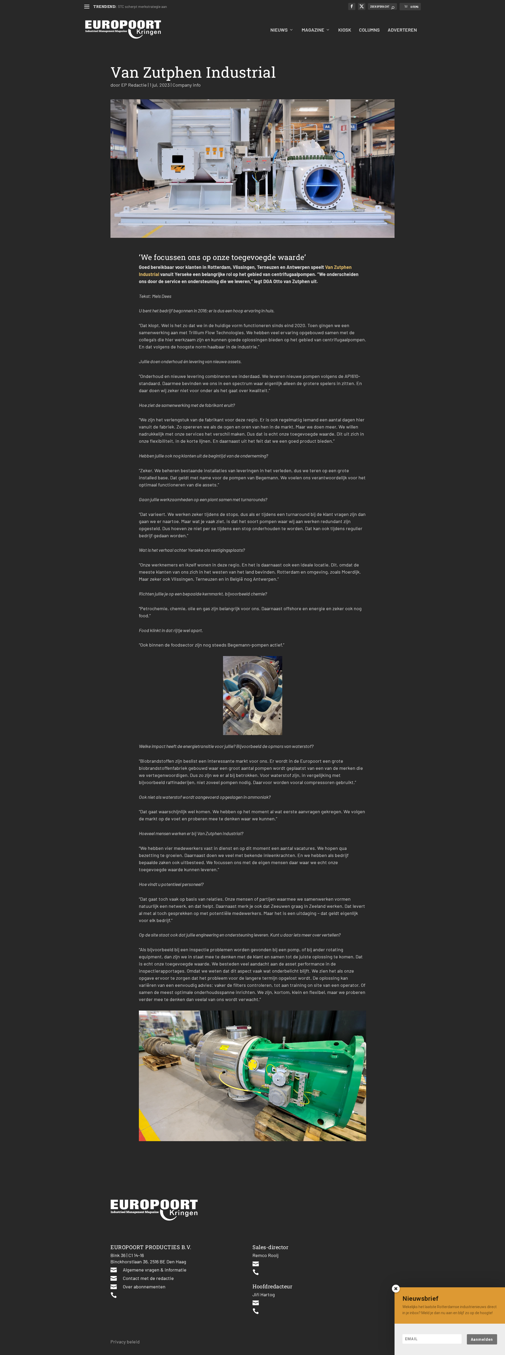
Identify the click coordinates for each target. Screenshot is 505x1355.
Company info (187, 85)
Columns (369, 30)
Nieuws (279, 30)
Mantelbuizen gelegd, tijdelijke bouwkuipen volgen (158, 6)
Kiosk (344, 30)
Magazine (313, 30)
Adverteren (402, 30)
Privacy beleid (125, 1341)
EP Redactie (134, 85)
